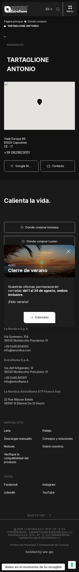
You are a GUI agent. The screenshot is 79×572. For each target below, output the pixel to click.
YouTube (48, 492)
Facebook (11, 484)
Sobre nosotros (53, 446)
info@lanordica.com (17, 350)
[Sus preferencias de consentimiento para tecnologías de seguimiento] (72, 565)
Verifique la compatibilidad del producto (16, 458)
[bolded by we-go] (39, 552)
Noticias (9, 446)
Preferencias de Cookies (54, 545)
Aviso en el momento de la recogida (33, 567)
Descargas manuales (18, 438)
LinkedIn (9, 492)
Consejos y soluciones (58, 438)
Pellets (47, 430)
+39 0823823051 (17, 152)
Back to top (36, 515)
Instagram (49, 484)
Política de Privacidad (23, 545)
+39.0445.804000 (16, 346)
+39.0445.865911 (15, 377)
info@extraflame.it (16, 381)
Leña (7, 430)
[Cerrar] (68, 251)
